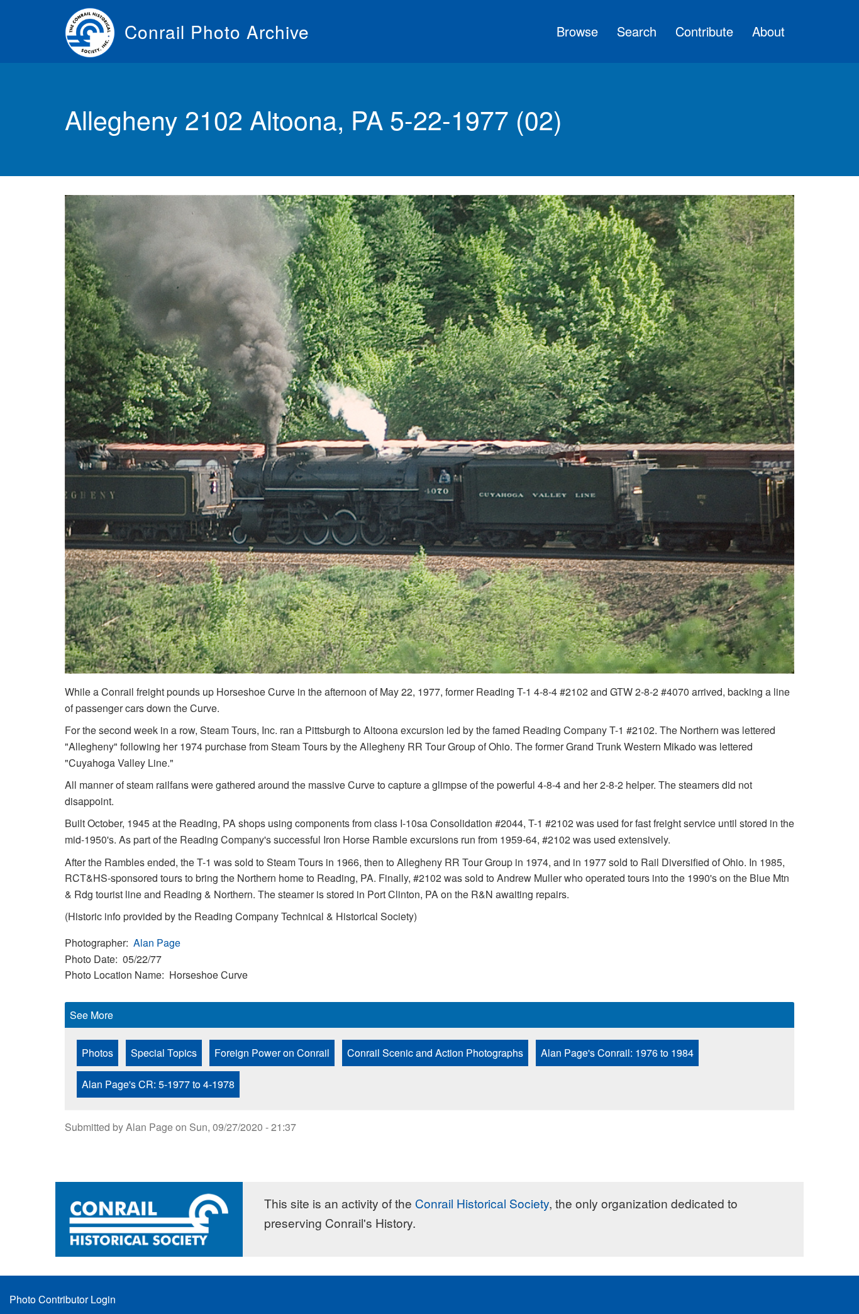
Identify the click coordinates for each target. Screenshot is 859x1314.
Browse (577, 31)
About (768, 31)
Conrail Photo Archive (217, 31)
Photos (97, 1052)
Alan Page (156, 942)
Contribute (704, 31)
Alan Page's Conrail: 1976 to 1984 (617, 1052)
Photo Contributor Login (62, 1299)
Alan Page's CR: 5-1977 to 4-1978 (158, 1084)
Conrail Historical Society (482, 1202)
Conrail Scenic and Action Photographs (435, 1052)
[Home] (95, 31)
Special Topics (164, 1052)
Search (637, 31)
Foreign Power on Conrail (272, 1052)
